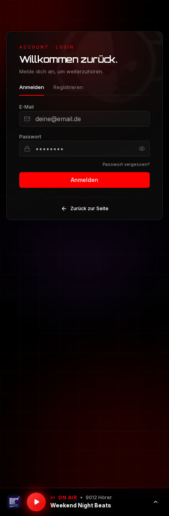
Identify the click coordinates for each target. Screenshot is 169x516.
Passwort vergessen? (126, 164)
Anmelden (31, 87)
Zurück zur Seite (89, 208)
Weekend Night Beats (80, 505)
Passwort (30, 137)
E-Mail (26, 107)
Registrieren (68, 87)
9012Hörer (99, 497)
